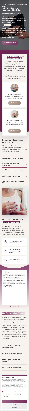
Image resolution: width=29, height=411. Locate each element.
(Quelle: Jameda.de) (7, 286)
